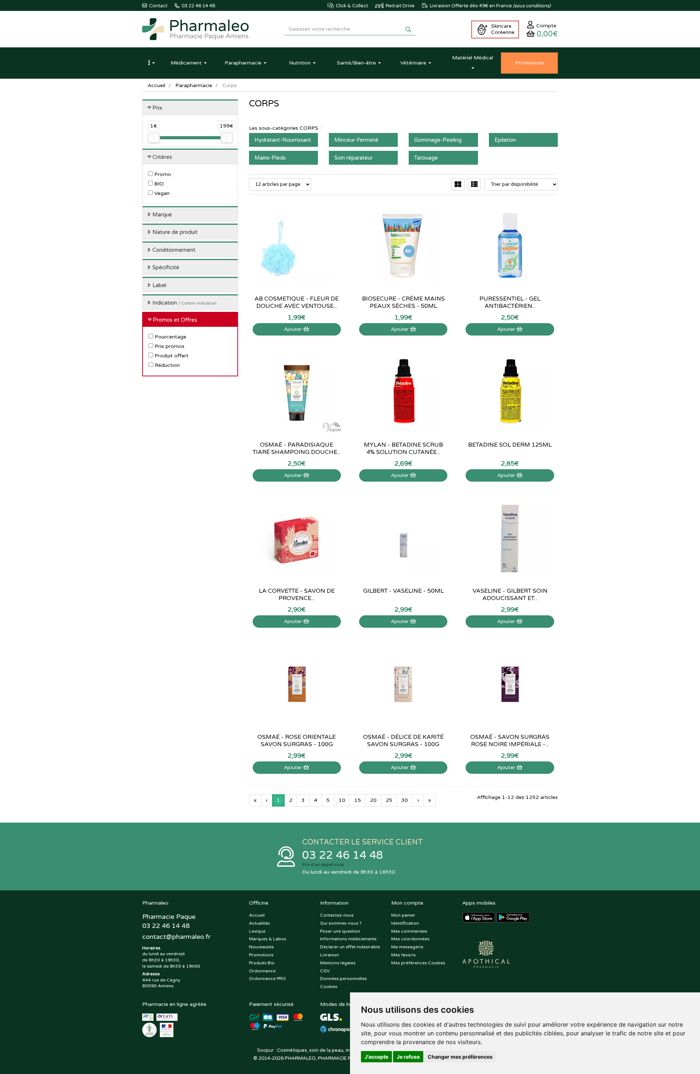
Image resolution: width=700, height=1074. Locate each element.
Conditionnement (173, 250)
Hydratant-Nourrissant (282, 140)
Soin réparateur (353, 157)
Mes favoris (403, 954)
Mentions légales (337, 962)
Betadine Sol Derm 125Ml (510, 444)
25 (389, 800)
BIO (158, 184)
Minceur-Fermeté (356, 140)
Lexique (257, 931)
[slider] (153, 138)
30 (404, 800)
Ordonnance (262, 970)
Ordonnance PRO (267, 978)
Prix (157, 108)
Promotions (261, 954)
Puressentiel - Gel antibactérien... (509, 302)
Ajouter (293, 329)
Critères (162, 157)
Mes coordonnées (410, 938)
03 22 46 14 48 (342, 855)
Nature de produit (175, 232)
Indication (184, 302)
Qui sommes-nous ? (341, 923)
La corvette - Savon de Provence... (297, 594)
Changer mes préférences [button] (460, 1057)
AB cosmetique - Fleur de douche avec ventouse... (296, 302)
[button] (151, 63)
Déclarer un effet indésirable (350, 946)
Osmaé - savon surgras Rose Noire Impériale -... (509, 740)
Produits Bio (262, 962)
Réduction (166, 365)
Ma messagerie (407, 946)
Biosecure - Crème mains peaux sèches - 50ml (403, 302)
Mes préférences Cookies (418, 962)
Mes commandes (409, 931)
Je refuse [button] (408, 1057)
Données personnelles (343, 978)
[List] (474, 184)
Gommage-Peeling (438, 140)
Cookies (328, 986)
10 (342, 800)
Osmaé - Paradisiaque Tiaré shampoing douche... (297, 448)
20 (373, 800)
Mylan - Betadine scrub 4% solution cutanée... (403, 448)
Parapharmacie (193, 85)
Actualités (259, 923)
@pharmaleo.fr (176, 937)
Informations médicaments (348, 938)
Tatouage (426, 157)
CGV (325, 970)
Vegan (161, 193)
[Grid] (457, 184)
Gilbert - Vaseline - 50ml (403, 591)
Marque (162, 214)
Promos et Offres (175, 320)
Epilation (505, 140)
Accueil (156, 85)
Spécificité (165, 267)
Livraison (329, 954)
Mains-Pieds (270, 157)
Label (159, 285)
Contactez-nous (337, 915)
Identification (405, 923)
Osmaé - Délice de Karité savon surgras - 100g (403, 740)
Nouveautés (261, 946)
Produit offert (170, 356)
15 (357, 800)
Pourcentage (169, 337)
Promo (162, 174)
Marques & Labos (267, 938)
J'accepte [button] (376, 1057)
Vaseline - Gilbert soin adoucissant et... (510, 594)
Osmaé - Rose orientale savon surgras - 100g (296, 740)
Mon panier (403, 915)
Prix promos (168, 346)
